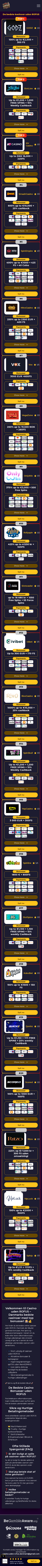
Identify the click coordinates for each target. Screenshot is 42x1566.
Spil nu (21, 75)
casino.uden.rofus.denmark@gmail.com (21, 1554)
